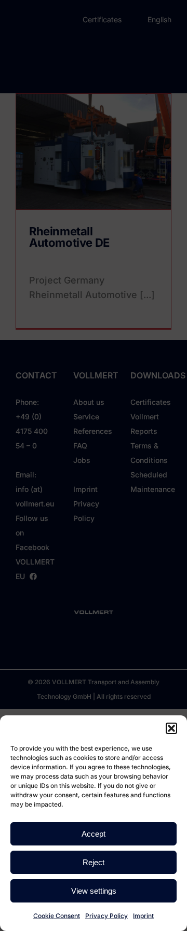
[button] (171, 728)
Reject (93, 862)
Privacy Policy (106, 916)
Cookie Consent (56, 916)
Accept (93, 833)
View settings (93, 890)
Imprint (143, 916)
